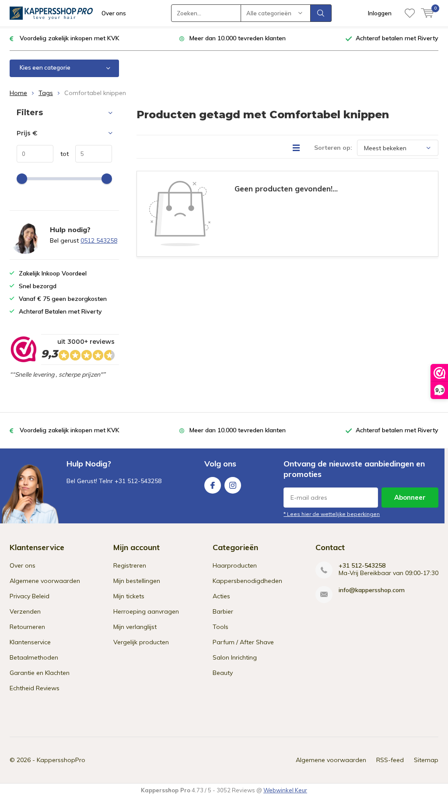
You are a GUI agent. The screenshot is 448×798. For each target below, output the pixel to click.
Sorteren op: (333, 148)
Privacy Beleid (29, 596)
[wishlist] (410, 13)
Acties (221, 596)
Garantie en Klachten (40, 673)
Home (18, 93)
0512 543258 (98, 240)
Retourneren (27, 627)
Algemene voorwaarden (45, 581)
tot (61, 154)
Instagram (232, 485)
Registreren (129, 565)
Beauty (223, 673)
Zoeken (321, 13)
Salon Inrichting (235, 657)
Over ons (114, 13)
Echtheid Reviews (35, 688)
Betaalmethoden (34, 657)
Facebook (212, 485)
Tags (45, 93)
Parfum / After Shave (243, 642)
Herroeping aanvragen (146, 611)
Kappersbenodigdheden (247, 581)
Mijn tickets (128, 596)
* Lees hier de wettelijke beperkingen (332, 514)
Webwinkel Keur (285, 790)
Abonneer (410, 497)
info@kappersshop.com (372, 590)
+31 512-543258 (362, 565)
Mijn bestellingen (136, 581)
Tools (220, 627)
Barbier (223, 611)
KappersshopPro (61, 760)
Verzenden (25, 611)
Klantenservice (30, 642)
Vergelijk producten (141, 642)
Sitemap (426, 760)
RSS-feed (390, 760)
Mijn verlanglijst (135, 627)
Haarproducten (235, 565)
